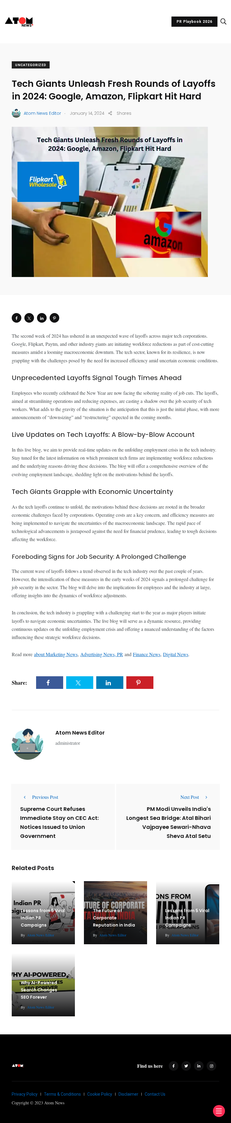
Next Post (189, 797)
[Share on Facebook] (16, 318)
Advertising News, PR (101, 654)
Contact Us (155, 1094)
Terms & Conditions (62, 1094)
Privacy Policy (25, 1094)
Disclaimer (128, 1094)
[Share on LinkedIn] (42, 318)
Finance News (146, 654)
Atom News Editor (80, 732)
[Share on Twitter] (29, 318)
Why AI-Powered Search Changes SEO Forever (39, 990)
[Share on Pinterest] (54, 318)
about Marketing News (56, 654)
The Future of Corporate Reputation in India (114, 918)
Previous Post (45, 797)
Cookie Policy (99, 1094)
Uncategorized (30, 65)
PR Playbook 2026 (194, 22)
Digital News (175, 654)
